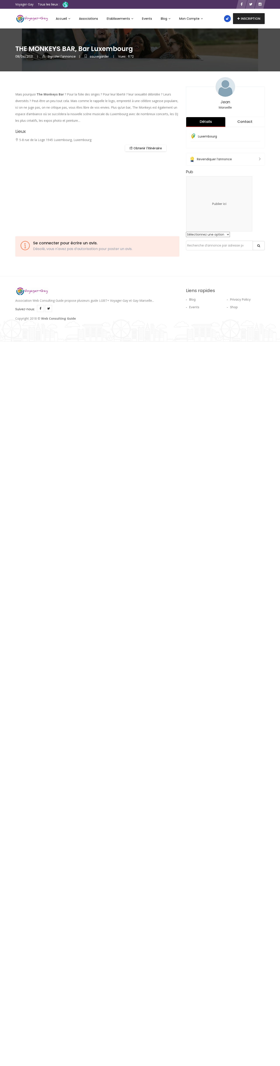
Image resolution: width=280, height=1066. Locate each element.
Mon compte (189, 18)
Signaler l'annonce (62, 56)
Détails (206, 121)
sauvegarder (100, 56)
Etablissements (119, 18)
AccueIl (62, 18)
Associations (88, 18)
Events (147, 18)
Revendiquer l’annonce (214, 159)
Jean (225, 102)
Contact (244, 121)
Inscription (250, 18)
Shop (234, 307)
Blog (164, 18)
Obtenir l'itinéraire (147, 148)
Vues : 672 (126, 56)
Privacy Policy (240, 299)
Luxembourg (207, 136)
